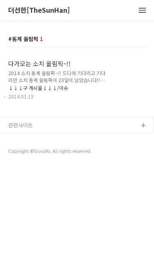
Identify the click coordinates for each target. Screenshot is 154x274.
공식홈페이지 (23, 139)
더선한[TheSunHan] (39, 10)
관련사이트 (20, 125)
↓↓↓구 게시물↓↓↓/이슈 (38, 87)
